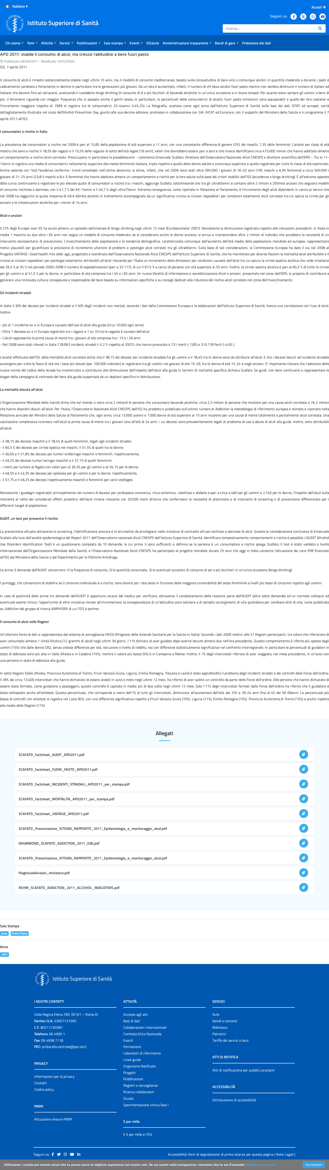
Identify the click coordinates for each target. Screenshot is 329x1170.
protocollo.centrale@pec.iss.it (64, 1046)
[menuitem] (14, 43)
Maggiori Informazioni (261, 1164)
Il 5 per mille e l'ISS (137, 1134)
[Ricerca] (320, 28)
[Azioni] (7, 6)
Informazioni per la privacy (54, 1076)
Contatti (40, 1083)
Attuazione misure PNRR (53, 1119)
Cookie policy (44, 1089)
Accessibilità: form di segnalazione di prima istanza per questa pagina (220, 1154)
